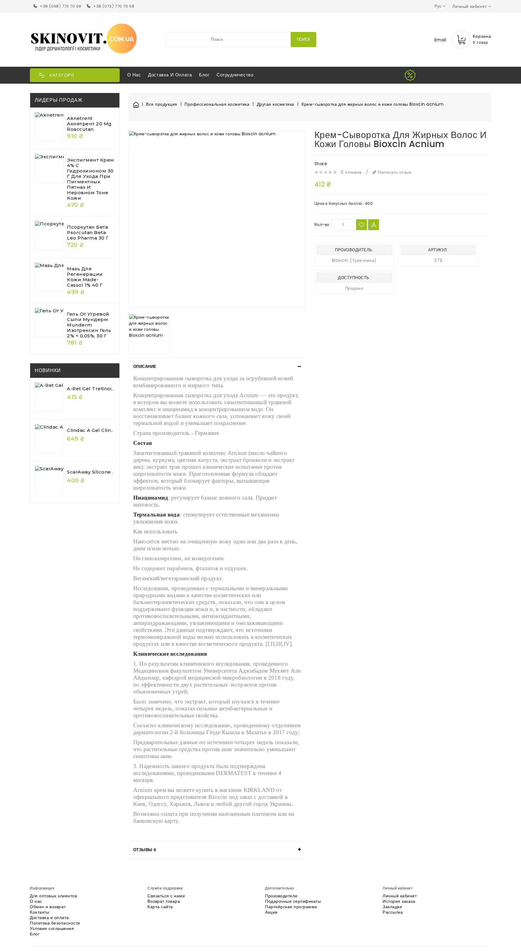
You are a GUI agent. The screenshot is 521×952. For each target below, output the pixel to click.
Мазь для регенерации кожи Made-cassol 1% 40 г (85, 277)
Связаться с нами (166, 896)
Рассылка (393, 912)
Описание (144, 366)
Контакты (39, 912)
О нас (134, 75)
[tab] (217, 366)
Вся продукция (161, 104)
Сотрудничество (234, 75)
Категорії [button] (61, 75)
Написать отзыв (394, 172)
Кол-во (322, 224)
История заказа (399, 901)
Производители (281, 896)
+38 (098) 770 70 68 (60, 6)
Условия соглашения (52, 928)
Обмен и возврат (48, 907)
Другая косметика (275, 104)
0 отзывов (351, 172)
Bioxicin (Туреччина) (354, 260)
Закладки (392, 907)
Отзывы (144, 850)
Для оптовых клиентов (53, 896)
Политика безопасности (55, 923)
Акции (271, 912)
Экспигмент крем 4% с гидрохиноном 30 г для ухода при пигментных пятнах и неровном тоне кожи (90, 179)
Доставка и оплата (170, 75)
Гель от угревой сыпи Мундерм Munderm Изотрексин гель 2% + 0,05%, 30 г (89, 325)
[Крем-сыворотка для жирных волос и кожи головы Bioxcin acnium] (217, 218)
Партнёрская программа (291, 907)
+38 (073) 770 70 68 (113, 6)
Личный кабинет (400, 896)
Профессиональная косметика (217, 104)
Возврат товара (163, 901)
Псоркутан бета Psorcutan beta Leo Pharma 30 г (88, 232)
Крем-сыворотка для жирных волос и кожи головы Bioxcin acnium (373, 104)
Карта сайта (160, 907)
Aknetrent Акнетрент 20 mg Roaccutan (89, 123)
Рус (437, 6)
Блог (204, 75)
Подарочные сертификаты (293, 901)
